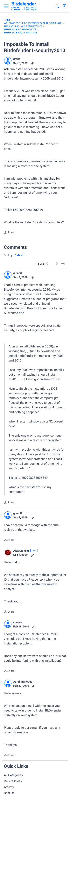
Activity (9, 787)
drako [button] (16, 58)
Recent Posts (13, 781)
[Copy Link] (32, 63)
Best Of (9, 793)
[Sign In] (64, 6)
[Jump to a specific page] (63, 263)
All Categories (13, 775)
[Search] (57, 6)
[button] (8, 61)
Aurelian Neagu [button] (22, 681)
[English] (24, 6)
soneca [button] (17, 622)
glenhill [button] (18, 273)
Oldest (19, 255)
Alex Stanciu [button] (21, 550)
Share (9, 233)
